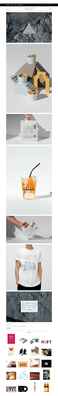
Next (9, 9)
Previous (7, 9)
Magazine (15, 4)
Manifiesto (7, 323)
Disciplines (7, 4)
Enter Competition (20, 4)
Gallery (12, 4)
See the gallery (8, 328)
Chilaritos (7, 324)
